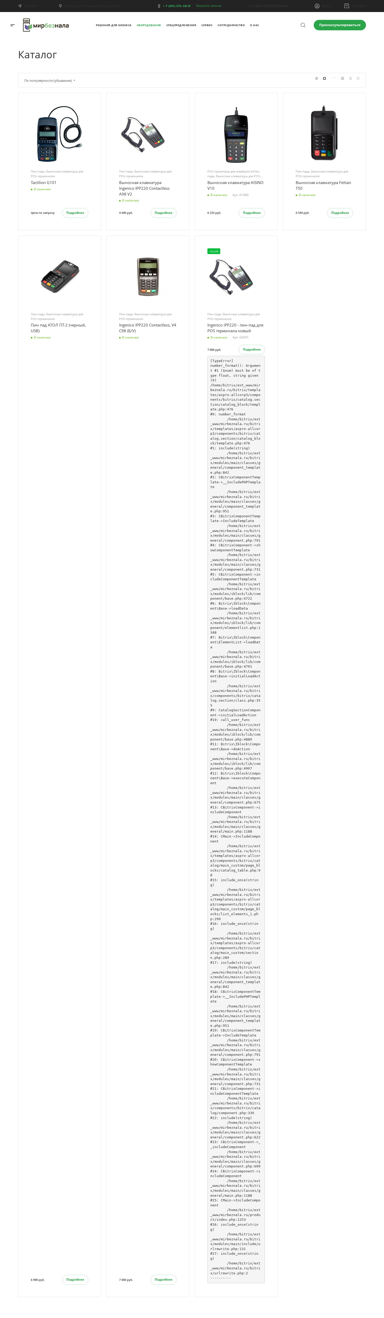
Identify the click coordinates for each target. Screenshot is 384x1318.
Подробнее (75, 212)
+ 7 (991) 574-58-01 (177, 6)
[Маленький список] (317, 78)
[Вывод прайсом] (358, 78)
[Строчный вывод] (350, 78)
